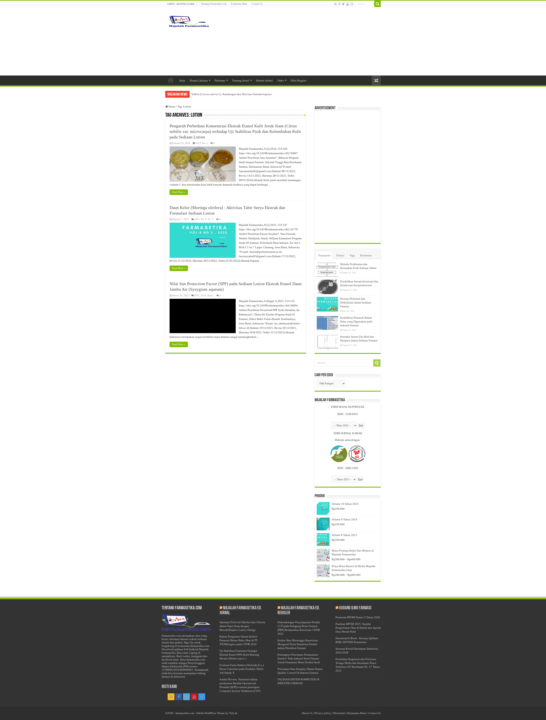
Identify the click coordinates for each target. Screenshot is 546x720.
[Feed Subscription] (305, 115)
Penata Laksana (199, 80)
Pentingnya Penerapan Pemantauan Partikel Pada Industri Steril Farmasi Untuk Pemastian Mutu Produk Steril (298, 658)
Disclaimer (339, 713)
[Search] (377, 4)
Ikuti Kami (169, 686)
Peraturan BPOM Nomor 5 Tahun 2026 (357, 617)
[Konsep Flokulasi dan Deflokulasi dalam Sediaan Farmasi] (327, 304)
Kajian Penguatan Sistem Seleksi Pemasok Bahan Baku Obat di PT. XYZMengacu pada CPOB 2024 (238, 640)
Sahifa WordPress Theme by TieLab (216, 713)
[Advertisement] (300, 41)
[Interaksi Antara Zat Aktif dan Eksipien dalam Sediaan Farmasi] (327, 342)
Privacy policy (322, 713)
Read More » (178, 192)
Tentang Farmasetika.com (214, 3)
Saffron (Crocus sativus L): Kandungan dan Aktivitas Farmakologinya (231, 94)
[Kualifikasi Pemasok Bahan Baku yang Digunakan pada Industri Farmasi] (327, 323)
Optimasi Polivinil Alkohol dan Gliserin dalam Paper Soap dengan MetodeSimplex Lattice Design (242, 626)
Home (171, 106)
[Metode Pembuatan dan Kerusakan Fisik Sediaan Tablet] (327, 269)
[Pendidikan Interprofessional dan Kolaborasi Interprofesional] (327, 287)
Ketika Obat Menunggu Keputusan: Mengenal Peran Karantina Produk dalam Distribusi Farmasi (298, 644)
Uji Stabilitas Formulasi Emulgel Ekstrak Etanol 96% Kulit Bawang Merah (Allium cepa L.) (239, 654)
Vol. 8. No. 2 (207, 219)
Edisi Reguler (298, 80)
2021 (196, 295)
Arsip (182, 80)
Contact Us (257, 3)
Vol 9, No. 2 (202, 143)
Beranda (170, 79)
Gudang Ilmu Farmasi (355, 608)
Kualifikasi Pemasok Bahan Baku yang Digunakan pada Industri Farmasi (356, 321)
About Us (307, 713)
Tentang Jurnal (240, 80)
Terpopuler (324, 255)
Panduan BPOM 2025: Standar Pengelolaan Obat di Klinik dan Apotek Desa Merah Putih (358, 627)
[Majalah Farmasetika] (188, 20)
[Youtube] (347, 4)
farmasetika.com (185, 713)
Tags (352, 255)
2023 (196, 219)
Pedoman (220, 80)
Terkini (340, 255)
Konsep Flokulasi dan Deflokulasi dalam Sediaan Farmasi (355, 302)
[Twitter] (343, 4)
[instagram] (352, 4)
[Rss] (335, 4)
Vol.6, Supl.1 (207, 295)
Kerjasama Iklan (239, 3)
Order (280, 80)
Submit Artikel (264, 80)
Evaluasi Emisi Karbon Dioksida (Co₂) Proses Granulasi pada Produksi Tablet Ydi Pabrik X (241, 668)
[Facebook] (339, 4)
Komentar (366, 255)
